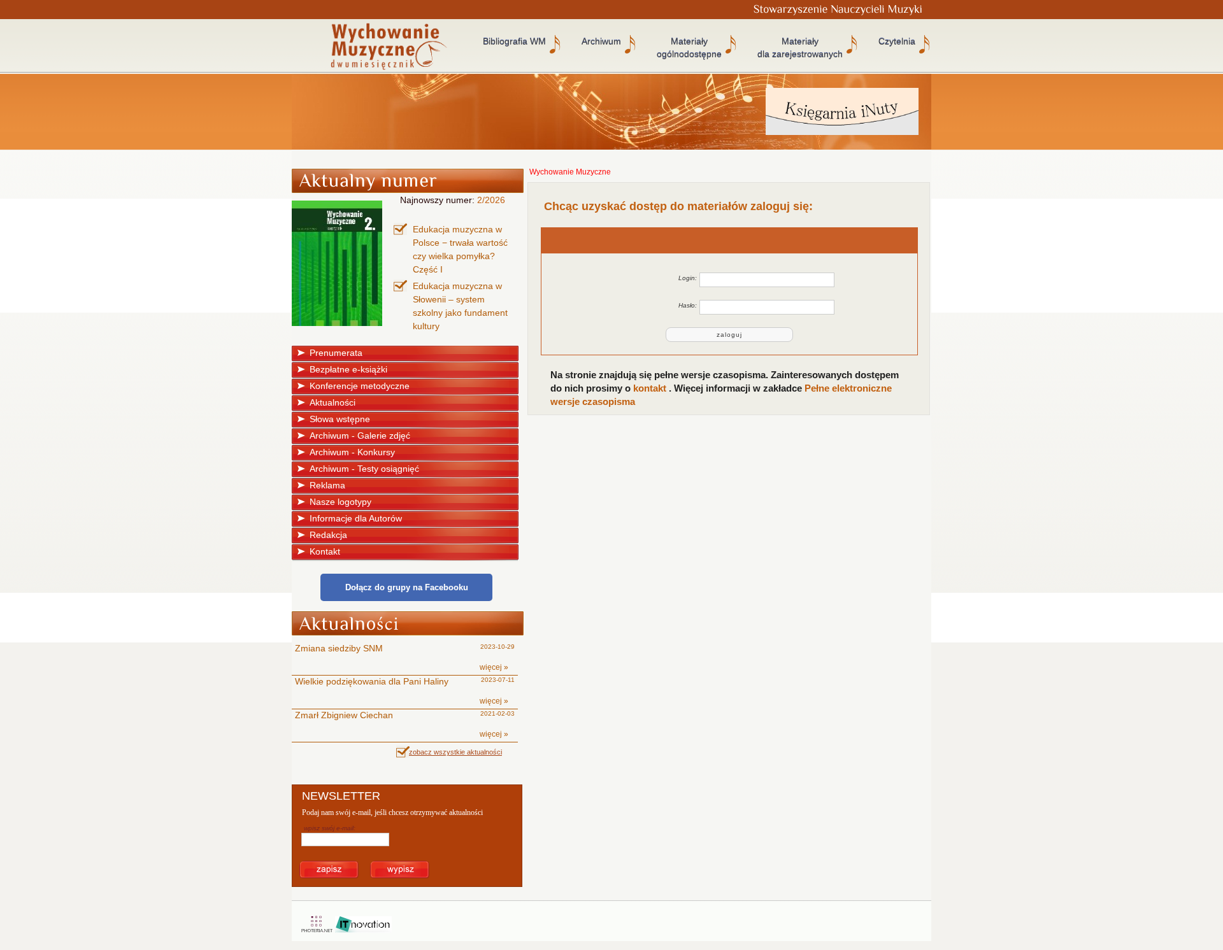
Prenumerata (336, 353)
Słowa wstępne (340, 419)
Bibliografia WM (514, 41)
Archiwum (601, 41)
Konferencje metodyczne (360, 386)
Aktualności (332, 402)
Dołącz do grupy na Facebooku (406, 587)
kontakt (651, 388)
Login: (687, 277)
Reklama (327, 485)
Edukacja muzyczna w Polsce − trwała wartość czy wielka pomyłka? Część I (460, 249)
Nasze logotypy (340, 502)
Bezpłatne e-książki (348, 369)
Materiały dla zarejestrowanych (800, 47)
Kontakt (325, 551)
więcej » (494, 667)
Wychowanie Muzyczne (570, 171)
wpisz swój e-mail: (329, 828)
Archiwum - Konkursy (352, 452)
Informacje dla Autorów (356, 518)
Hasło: (687, 305)
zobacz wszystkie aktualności (455, 752)
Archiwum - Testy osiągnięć (364, 469)
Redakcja (328, 535)
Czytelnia (896, 41)
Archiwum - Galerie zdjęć (360, 435)
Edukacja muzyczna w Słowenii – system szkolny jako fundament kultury (460, 306)
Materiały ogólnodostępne (689, 47)
